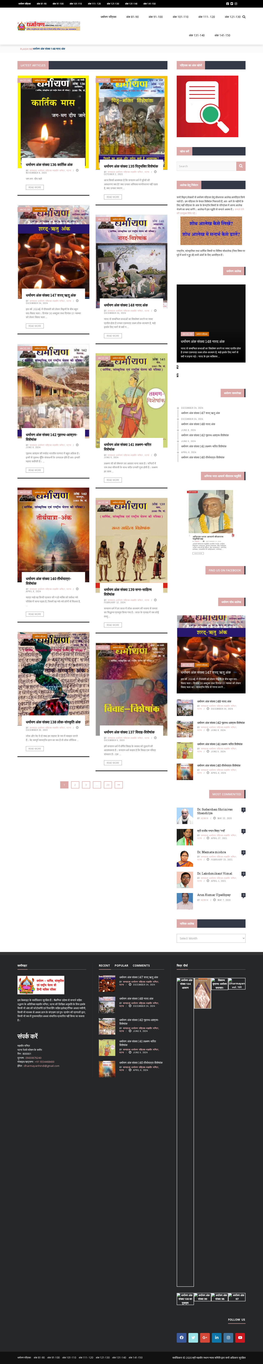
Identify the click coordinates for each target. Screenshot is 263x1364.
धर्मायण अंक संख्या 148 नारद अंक (126, 305)
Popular (121, 965)
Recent (104, 965)
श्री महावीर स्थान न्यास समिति (206, 1357)
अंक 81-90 (41, 3)
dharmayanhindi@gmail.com (41, 1066)
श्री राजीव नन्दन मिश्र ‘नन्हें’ (211, 831)
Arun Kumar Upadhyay (214, 895)
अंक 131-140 (131, 3)
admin (204, 818)
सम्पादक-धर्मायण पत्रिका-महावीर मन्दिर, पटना (50, 170)
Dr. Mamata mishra (211, 852)
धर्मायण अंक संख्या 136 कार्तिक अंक (49, 164)
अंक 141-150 (149, 3)
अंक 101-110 (76, 3)
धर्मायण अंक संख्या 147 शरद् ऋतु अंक (51, 295)
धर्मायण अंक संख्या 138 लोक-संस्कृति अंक (53, 721)
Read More (35, 187)
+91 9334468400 (44, 1062)
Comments (141, 965)
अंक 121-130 (113, 3)
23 (107, 785)
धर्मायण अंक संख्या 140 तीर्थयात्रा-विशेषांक (48, 581)
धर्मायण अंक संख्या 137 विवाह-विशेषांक (129, 732)
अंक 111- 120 (94, 3)
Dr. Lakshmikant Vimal (214, 873)
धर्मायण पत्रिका (24, 3)
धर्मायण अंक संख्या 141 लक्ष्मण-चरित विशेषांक (127, 447)
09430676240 (33, 1058)
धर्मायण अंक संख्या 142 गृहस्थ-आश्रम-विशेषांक (55, 49)
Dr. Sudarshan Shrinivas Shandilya (215, 811)
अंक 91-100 (58, 3)
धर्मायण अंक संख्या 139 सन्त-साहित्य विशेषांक (128, 592)
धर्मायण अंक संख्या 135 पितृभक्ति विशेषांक (131, 166)
